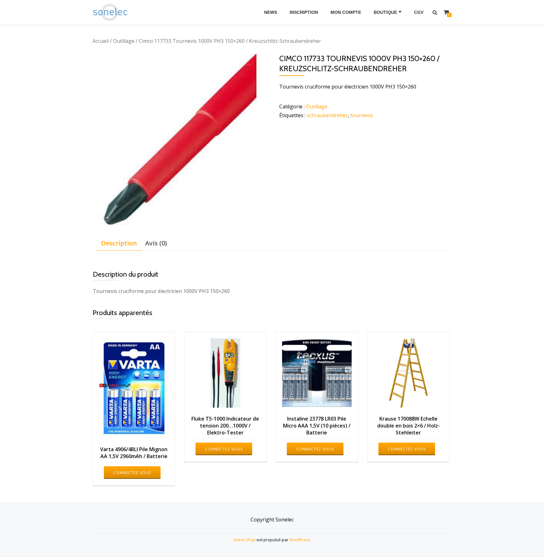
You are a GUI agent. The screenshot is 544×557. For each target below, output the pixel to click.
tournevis (361, 115)
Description (119, 243)
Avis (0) (156, 243)
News (270, 12)
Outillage (123, 40)
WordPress (300, 540)
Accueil (101, 40)
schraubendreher (327, 115)
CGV (418, 12)
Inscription (304, 12)
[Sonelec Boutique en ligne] (111, 12)
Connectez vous (132, 472)
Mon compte (346, 12)
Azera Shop (244, 540)
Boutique (385, 12)
